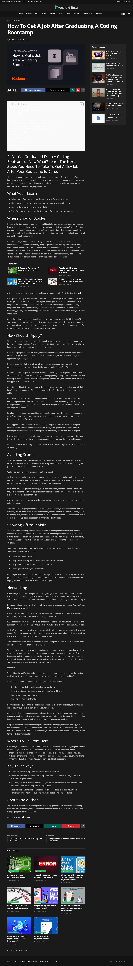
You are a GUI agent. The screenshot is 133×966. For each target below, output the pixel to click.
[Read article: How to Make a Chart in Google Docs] (98, 118)
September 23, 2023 (112, 58)
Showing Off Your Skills (19, 137)
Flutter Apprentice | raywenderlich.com (41, 937)
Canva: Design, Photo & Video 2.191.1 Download (115, 104)
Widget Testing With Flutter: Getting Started (45, 907)
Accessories (87, 14)
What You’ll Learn (17, 113)
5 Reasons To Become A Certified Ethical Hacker (30, 121)
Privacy (13, 2)
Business (99, 14)
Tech (60, 14)
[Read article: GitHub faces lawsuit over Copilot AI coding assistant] (52, 281)
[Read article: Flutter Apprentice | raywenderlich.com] (46, 925)
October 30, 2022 (67, 913)
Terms (28, 2)
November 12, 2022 (65, 284)
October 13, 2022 (13, 944)
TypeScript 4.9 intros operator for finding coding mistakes (34, 123)
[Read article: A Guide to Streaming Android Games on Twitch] (98, 55)
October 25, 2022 (112, 68)
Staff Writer (13, 40)
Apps (36, 14)
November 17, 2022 (24, 273)
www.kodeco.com (23, 817)
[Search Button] (129, 14)
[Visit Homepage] (65, 7)
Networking (14, 140)
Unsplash (77, 293)
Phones (29, 14)
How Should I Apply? (18, 131)
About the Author (18, 148)
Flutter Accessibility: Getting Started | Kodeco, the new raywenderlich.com (39, 126)
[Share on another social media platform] (83, 90)
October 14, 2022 (112, 84)
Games (44, 14)
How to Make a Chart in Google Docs (114, 116)
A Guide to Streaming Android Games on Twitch (114, 53)
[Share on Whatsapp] (72, 90)
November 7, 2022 (112, 120)
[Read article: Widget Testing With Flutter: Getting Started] (46, 895)
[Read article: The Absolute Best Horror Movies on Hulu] (98, 67)
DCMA (23, 2)
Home (3, 2)
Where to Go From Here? (19, 143)
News (21, 14)
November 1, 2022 (40, 911)
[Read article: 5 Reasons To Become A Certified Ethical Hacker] (12, 270)
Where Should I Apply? (18, 116)
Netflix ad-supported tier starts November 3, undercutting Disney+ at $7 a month (114, 78)
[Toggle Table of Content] (80, 104)
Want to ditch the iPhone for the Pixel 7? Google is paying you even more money (114, 92)
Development (17, 20)
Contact (18, 2)
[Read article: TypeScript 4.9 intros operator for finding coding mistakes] (52, 270)
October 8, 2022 (40, 941)
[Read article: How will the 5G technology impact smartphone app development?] (19, 925)
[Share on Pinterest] (78, 90)
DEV (68, 14)
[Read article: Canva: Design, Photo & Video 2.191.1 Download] (98, 106)
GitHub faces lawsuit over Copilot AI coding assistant (32, 128)
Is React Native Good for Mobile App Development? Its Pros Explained (72, 908)
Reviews (52, 14)
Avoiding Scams (16, 134)
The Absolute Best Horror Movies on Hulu (114, 64)
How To (76, 14)
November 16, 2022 (24, 286)
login (13, 951)
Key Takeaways (16, 146)
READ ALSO (18, 118)
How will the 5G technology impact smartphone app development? (17, 939)
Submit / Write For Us (37, 2)
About (8, 2)
